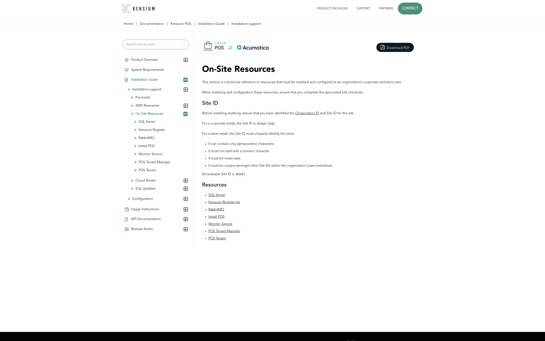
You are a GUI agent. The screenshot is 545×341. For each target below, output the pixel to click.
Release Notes (142, 229)
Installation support (146, 89)
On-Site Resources (149, 114)
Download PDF (398, 48)
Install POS (147, 146)
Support (363, 8)
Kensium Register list (224, 202)
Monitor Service (150, 154)
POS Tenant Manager (154, 162)
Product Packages (332, 8)
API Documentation (146, 219)
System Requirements (147, 70)
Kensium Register (152, 130)
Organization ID (307, 113)
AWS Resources (147, 105)
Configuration (142, 199)
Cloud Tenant (145, 180)
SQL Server (147, 122)
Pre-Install (142, 97)
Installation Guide (144, 80)
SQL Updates (145, 189)
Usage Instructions (145, 209)
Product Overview (144, 60)
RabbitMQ (146, 138)
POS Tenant (147, 170)
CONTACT (410, 8)
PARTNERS (386, 8)
